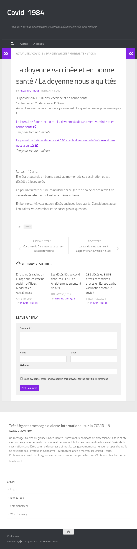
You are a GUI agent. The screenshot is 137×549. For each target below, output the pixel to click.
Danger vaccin (56, 53)
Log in (13, 489)
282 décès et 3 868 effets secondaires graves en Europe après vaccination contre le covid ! (101, 283)
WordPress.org (18, 514)
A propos (38, 43)
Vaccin (91, 53)
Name (24, 352)
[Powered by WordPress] (20, 541)
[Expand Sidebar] (6, 53)
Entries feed (17, 497)
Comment (26, 328)
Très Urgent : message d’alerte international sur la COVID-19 (59, 425)
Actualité (23, 53)
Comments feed (19, 506)
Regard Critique (29, 90)
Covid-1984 (25, 12)
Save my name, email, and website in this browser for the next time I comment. (66, 378)
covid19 (37, 53)
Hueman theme (50, 541)
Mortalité (77, 53)
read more (15, 461)
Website (24, 365)
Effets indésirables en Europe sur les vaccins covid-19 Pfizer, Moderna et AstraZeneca (30, 283)
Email (74, 352)
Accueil (24, 43)
